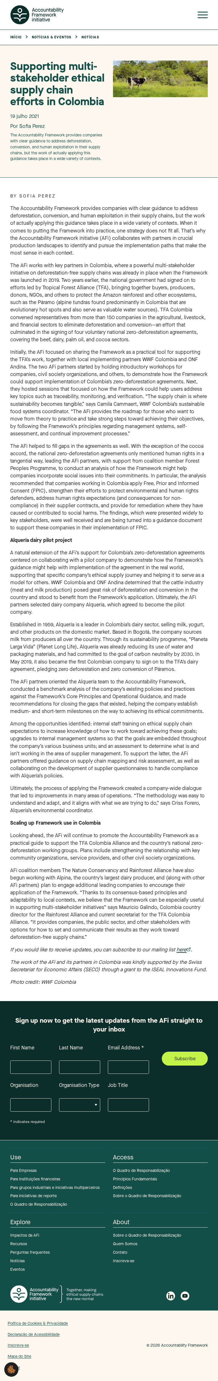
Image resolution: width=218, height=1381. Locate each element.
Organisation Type (79, 1085)
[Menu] (203, 16)
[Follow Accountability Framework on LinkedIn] (170, 1296)
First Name (22, 1047)
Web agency (120, 1345)
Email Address (126, 1047)
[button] (11, 1369)
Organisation (24, 1085)
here (181, 949)
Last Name (71, 1047)
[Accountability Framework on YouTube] (185, 1297)
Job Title (118, 1085)
